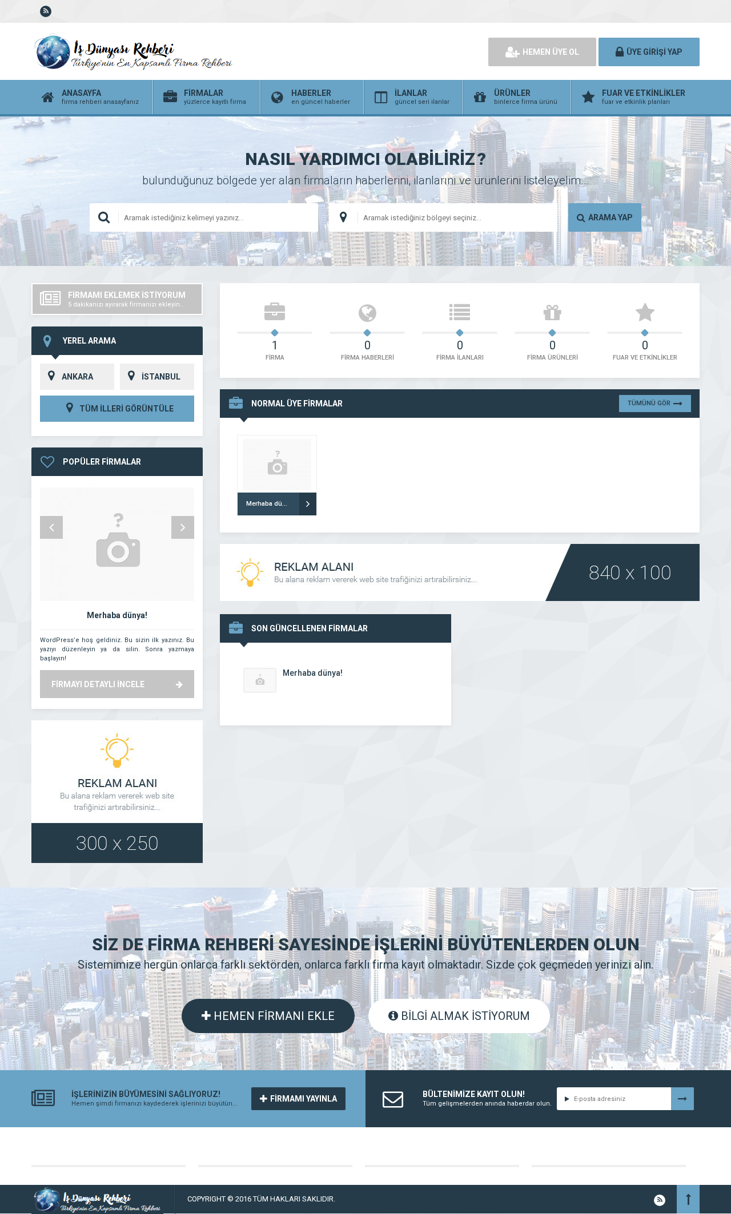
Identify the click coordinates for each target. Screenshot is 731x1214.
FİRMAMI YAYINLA (303, 1098)
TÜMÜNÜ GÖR (649, 403)
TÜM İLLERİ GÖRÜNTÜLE (126, 408)
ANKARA (77, 376)
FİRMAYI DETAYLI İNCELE (97, 684)
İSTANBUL (161, 376)
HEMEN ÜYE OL (551, 52)
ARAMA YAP (610, 217)
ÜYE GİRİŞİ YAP (654, 52)
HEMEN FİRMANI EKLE (273, 1016)
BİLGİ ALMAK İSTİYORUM (464, 1016)
